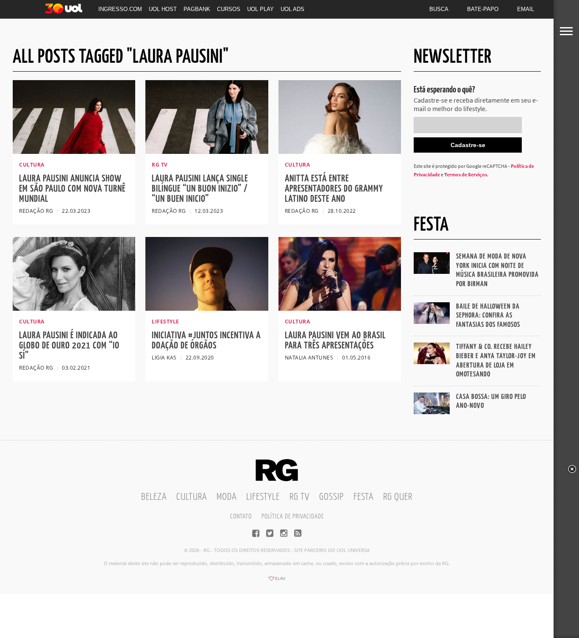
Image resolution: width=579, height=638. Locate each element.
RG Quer (397, 497)
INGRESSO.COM (120, 9)
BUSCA (438, 9)
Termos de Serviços (465, 174)
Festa (363, 497)
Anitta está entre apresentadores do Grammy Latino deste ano (334, 189)
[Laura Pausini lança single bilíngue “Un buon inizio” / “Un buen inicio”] (206, 151)
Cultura (191, 497)
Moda (227, 497)
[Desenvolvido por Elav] (276, 581)
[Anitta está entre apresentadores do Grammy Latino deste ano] (339, 151)
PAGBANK (197, 9)
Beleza (154, 497)
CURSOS (228, 9)
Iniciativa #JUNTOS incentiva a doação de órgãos (206, 341)
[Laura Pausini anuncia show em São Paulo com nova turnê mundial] (74, 151)
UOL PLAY (260, 9)
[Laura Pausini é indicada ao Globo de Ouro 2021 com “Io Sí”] (74, 308)
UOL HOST (163, 9)
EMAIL (525, 9)
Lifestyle (263, 497)
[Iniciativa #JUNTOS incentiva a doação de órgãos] (206, 308)
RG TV (299, 497)
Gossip (331, 497)
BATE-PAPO (482, 9)
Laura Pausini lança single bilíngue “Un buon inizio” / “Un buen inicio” (200, 189)
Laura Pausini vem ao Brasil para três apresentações (335, 341)
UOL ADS (292, 9)
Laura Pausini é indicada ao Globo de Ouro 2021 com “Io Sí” (69, 346)
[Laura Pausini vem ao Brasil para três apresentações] (339, 308)
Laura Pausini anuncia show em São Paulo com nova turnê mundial (72, 189)
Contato (241, 516)
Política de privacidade (293, 516)
